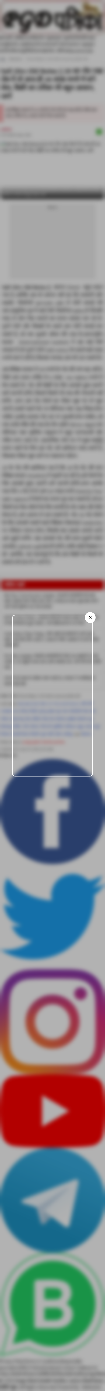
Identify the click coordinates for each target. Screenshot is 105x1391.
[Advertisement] (52, 695)
